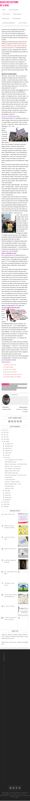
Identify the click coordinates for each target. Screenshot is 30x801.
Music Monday (17, 14)
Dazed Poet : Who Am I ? (10, 548)
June (6, 457)
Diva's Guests (6, 14)
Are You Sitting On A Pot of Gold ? (14, 459)
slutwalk (16, 387)
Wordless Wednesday (8, 23)
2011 (5, 441)
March (7, 495)
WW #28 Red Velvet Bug (11, 473)
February (7, 497)
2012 (5, 439)
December (8, 443)
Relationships (16, 18)
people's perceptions (14, 384)
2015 (5, 432)
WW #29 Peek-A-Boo (10, 462)
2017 (5, 430)
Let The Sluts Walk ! (10, 479)
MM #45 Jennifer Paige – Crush (13, 484)
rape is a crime (23, 384)
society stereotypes (11, 389)
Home (3, 9)
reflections (4, 386)
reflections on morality (7, 387)
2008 (5, 506)
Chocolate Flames (9, 486)
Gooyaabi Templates (16, 795)
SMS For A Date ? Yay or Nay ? (13, 466)
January (7, 499)
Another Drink (8, 477)
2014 (5, 434)
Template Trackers (19, 794)
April (6, 493)
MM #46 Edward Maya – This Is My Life (15, 475)
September (8, 450)
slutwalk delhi (23, 387)
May (6, 490)
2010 (5, 502)
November (8, 446)
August (7, 453)
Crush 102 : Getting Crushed (12, 482)
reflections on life (13, 386)
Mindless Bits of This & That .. (12, 470)
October (7, 448)
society (4, 389)
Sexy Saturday (23, 23)
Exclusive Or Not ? (9, 488)
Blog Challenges (13, 9)
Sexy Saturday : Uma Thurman (12, 468)
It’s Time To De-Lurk (9, 606)
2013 (5, 437)
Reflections (5, 18)
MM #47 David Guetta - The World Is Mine (16, 464)
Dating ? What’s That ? (9, 514)
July (6, 455)
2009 (5, 504)
